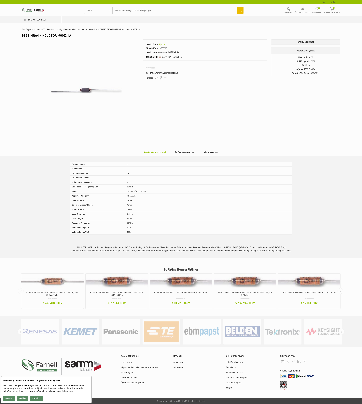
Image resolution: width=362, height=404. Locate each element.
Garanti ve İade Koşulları (237, 377)
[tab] (155, 152)
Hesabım (288, 12)
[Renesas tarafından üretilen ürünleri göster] (37, 331)
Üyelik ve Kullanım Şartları (132, 382)
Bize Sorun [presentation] (211, 152)
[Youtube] (304, 361)
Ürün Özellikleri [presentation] (155, 152)
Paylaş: (149, 78)
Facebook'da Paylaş (160, 77)
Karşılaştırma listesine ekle (164, 73)
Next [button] (340, 291)
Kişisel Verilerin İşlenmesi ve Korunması (139, 367)
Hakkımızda (126, 362)
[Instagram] (283, 361)
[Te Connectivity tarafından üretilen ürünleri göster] (159, 331)
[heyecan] (293, 361)
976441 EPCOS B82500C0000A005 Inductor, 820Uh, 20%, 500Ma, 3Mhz (52, 293)
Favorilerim (231, 367)
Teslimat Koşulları (234, 382)
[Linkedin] (299, 361)
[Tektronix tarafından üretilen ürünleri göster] (280, 331)
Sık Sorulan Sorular (234, 372)
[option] (52, 291)
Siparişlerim (178, 362)
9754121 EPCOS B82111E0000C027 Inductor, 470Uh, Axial (180, 292)
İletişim (229, 387)
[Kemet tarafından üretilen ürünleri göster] (78, 331)
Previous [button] (21, 291)
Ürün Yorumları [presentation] (184, 152)
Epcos (162, 44)
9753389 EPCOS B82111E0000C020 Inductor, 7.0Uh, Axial (309, 292)
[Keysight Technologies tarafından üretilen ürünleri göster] (320, 331)
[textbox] (174, 10)
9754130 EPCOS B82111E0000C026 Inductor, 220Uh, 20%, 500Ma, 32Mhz (116, 293)
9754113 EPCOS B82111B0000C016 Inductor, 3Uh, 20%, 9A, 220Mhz (245, 293)
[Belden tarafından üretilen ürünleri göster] (240, 331)
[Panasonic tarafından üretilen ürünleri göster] (118, 331)
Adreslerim (178, 367)
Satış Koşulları (127, 372)
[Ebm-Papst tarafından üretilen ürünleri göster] (199, 331)
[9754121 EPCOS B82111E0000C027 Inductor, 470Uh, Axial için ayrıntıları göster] (181, 281)
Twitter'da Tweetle (156, 77)
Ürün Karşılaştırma (302, 12)
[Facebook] (288, 361)
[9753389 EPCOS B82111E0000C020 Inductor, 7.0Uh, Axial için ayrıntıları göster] (309, 281)
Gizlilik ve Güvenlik (129, 377)
